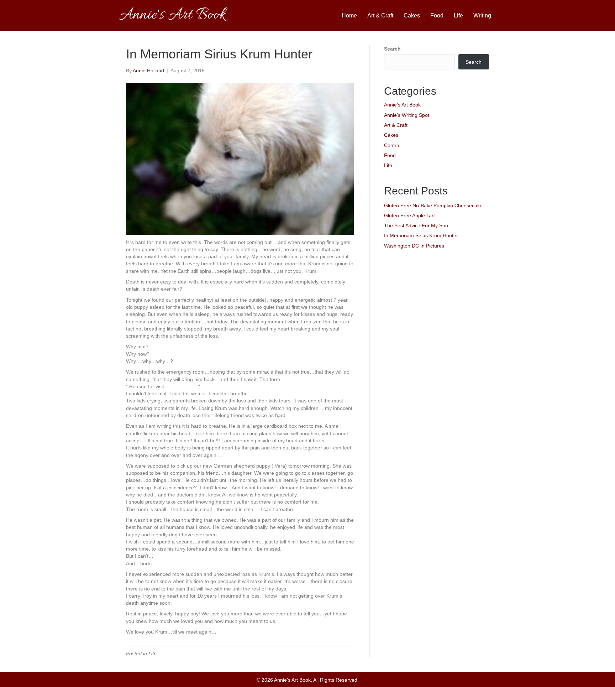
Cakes (412, 15)
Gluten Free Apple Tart (409, 215)
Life (458, 15)
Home (349, 15)
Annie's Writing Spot (406, 115)
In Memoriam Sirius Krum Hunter (421, 235)
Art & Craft (380, 15)
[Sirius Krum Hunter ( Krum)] (240, 158)
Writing (482, 15)
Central (392, 145)
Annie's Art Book (402, 105)
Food (436, 15)
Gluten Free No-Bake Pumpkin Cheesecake (433, 205)
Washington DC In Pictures (414, 246)
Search (392, 49)
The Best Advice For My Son (416, 225)
